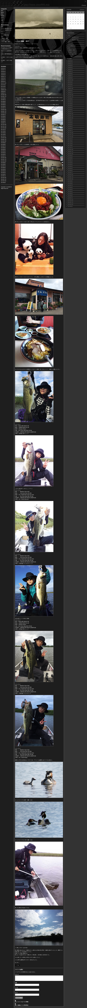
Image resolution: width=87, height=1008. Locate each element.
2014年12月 (3, 177)
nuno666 (25, 3)
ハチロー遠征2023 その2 (6, 28)
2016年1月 (3, 156)
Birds (2, 10)
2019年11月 (3, 96)
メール (16, 987)
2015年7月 (3, 166)
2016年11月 (3, 139)
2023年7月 (3, 69)
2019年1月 (3, 108)
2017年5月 (3, 131)
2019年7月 (3, 99)
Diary (2, 14)
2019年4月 (3, 104)
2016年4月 (3, 151)
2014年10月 (3, 180)
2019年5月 (3, 103)
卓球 (2, 20)
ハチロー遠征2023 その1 (6, 30)
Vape (2, 19)
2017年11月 (3, 126)
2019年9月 (3, 98)
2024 (2, 26)
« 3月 (70, 28)
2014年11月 (3, 179)
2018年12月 (3, 109)
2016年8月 (3, 144)
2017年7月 (3, 129)
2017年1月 (3, 136)
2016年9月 (3, 142)
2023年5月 (3, 71)
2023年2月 (3, 74)
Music (2, 17)
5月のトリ (3, 31)
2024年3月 (3, 68)
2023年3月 (3, 73)
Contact (84, 5)
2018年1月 (3, 123)
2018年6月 (3, 116)
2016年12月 (3, 137)
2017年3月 (3, 132)
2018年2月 (3, 121)
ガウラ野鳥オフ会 (5, 35)
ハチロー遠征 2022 (5, 41)
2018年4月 (3, 118)
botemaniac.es (5, 48)
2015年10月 (3, 161)
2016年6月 (3, 147)
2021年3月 (3, 84)
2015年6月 (3, 167)
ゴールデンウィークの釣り (6, 47)
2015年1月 (3, 176)
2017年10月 (3, 127)
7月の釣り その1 (5, 40)
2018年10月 (3, 113)
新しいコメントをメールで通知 (21, 1001)
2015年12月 (3, 157)
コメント (17, 974)
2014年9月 (3, 182)
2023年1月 (3, 76)
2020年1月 (3, 93)
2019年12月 (3, 94)
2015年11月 (3, 159)
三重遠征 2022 (4, 38)
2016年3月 (3, 152)
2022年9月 (3, 78)
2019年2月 (3, 106)
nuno (19, 43)
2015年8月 (3, 164)
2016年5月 (3, 149)
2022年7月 (3, 79)
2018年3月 (3, 119)
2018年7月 (3, 114)
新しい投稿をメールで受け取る (21, 1005)
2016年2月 (3, 154)
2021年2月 (3, 86)
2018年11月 (3, 111)
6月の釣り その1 (5, 57)
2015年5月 (3, 169)
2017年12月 (3, 124)
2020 (2, 54)
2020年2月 (3, 91)
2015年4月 (3, 171)
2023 (2, 36)
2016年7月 (3, 146)
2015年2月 (3, 174)
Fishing (2, 15)
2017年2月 (3, 134)
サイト (16, 992)
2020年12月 (3, 89)
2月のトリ (3, 33)
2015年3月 (3, 172)
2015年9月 (3, 162)
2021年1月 (3, 88)
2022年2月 (3, 81)
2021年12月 (3, 83)
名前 (16, 982)
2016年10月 (3, 141)
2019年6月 (3, 101)
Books (2, 12)
